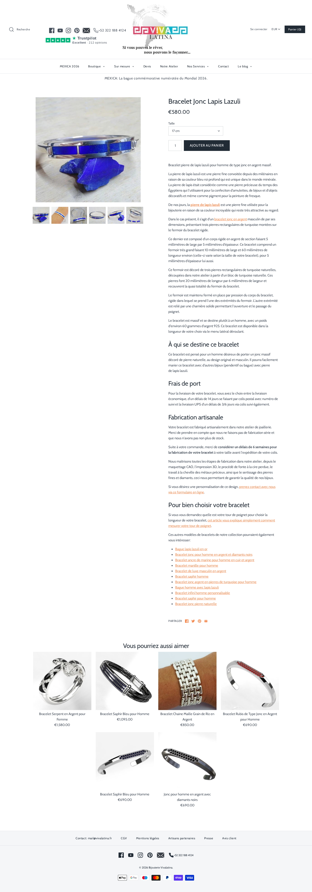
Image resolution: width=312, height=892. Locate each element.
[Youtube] (60, 30)
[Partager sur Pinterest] (199, 621)
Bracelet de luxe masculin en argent (200, 571)
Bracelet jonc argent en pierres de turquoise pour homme (215, 582)
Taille (171, 123)
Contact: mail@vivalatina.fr (94, 838)
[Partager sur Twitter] (193, 621)
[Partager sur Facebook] (186, 621)
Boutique (96, 66)
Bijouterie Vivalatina (160, 867)
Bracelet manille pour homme (196, 565)
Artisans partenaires (181, 838)
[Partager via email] (206, 621)
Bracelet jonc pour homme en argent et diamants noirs (213, 555)
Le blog (245, 66)
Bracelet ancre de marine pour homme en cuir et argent (214, 560)
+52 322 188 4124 (112, 30)
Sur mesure (124, 66)
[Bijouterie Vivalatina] (156, 7)
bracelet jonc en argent (230, 219)
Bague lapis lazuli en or (191, 549)
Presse (208, 838)
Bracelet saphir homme (192, 576)
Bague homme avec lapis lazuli (197, 587)
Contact (223, 66)
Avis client (229, 838)
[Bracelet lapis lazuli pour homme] (88, 149)
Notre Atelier (169, 66)
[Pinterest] (76, 30)
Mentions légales (147, 838)
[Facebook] (51, 30)
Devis (147, 66)
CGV (124, 838)
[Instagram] (68, 30)
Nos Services (198, 66)
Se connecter (258, 29)
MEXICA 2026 (69, 66)
